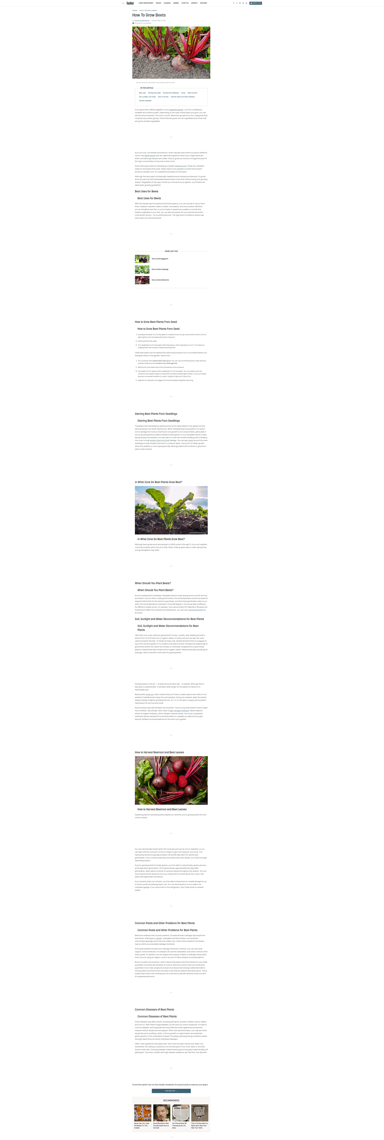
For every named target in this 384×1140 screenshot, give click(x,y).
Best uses (142, 93)
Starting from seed (154, 93)
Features (203, 3)
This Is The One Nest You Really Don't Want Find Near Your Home (199, 1126)
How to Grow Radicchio (160, 280)
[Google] (243, 3)
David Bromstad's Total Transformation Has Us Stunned (161, 1126)
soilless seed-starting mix (161, 361)
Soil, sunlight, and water (147, 97)
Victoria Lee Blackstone (142, 20)
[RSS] (246, 3)
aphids (159, 938)
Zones (183, 93)
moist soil (150, 694)
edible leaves (149, 156)
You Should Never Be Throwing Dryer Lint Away (179, 1126)
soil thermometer (196, 610)
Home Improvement (146, 3)
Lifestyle (185, 3)
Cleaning (167, 3)
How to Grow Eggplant (160, 259)
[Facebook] (233, 3)
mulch (190, 440)
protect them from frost (159, 440)
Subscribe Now (170, 1091)
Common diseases (145, 101)
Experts (194, 3)
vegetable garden (176, 110)
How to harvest (163, 97)
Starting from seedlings (171, 93)
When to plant (192, 93)
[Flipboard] (240, 3)
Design (158, 3)
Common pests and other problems (183, 97)
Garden (176, 3)
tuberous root (180, 166)
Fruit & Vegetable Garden (148, 10)
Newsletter (257, 3)
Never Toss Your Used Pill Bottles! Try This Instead (141, 1126)
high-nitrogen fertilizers (179, 711)
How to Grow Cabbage (160, 269)
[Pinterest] (237, 3)
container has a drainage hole (166, 363)
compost (200, 641)
